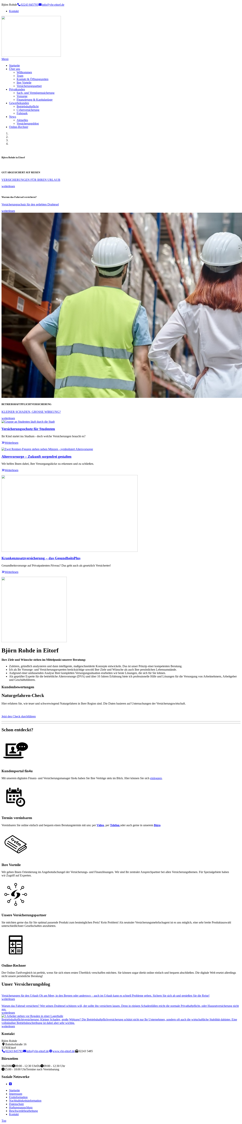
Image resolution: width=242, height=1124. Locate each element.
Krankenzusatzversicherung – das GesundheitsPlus (41, 558)
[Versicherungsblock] (16, 857)
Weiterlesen (11, 442)
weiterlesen (8, 186)
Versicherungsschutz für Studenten (28, 429)
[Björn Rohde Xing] (10, 1084)
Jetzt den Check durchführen (19, 716)
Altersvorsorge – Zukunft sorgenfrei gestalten (36, 457)
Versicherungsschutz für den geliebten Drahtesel (30, 204)
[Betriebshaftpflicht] (32, 1016)
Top (4, 1120)
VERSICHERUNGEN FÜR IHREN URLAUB (31, 179)
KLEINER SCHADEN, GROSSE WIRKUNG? (31, 411)
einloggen (156, 778)
